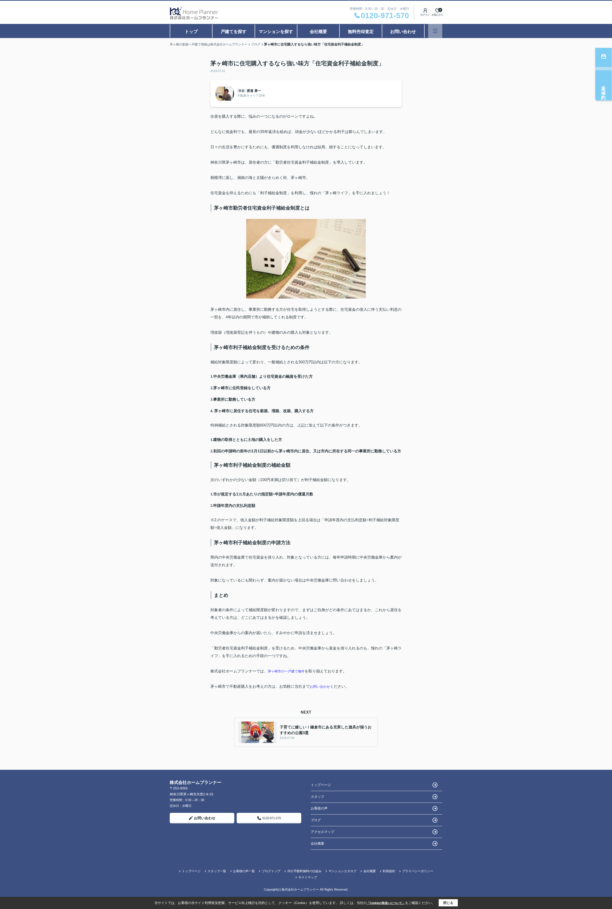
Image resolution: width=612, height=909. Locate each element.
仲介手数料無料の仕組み (304, 871)
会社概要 (318, 31)
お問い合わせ (403, 31)
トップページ (321, 785)
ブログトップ (271, 871)
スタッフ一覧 (217, 871)
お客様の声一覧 (244, 871)
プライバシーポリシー (417, 871)
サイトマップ (307, 877)
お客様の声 (319, 808)
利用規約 (389, 871)
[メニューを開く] (435, 31)
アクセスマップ (322, 832)
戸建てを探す (233, 31)
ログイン (425, 14)
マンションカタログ (342, 871)
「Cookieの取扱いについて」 (386, 903)
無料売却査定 (361, 31)
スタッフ (317, 796)
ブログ (316, 820)
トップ (191, 31)
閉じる (448, 903)
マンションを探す (276, 31)
